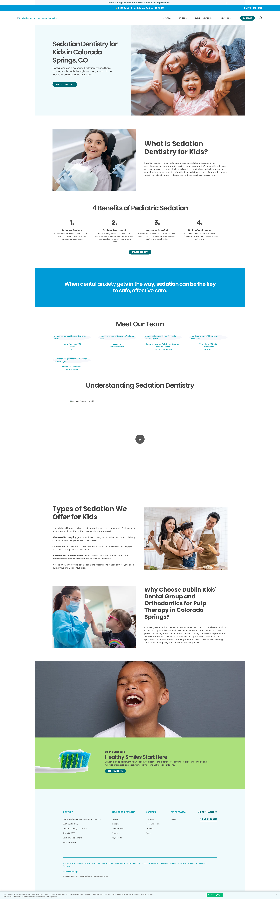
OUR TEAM (167, 18)
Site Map (67, 866)
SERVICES (181, 18)
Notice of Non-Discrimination (127, 863)
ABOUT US (225, 18)
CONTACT (68, 812)
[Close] (276, 894)
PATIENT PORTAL (178, 812)
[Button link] (260, 18)
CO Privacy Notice (168, 863)
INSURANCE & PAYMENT (123, 812)
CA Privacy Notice (150, 863)
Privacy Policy (69, 863)
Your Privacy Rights (71, 872)
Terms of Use (107, 863)
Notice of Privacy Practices (88, 863)
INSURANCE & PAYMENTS (203, 18)
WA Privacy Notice (185, 863)
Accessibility (201, 863)
